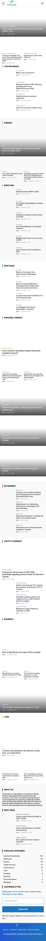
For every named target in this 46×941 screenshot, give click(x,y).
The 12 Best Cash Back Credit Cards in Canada (12, 174)
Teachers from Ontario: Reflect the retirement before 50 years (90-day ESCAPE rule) (12, 376)
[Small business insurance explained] (8, 98)
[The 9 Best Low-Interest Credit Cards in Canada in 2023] (12, 764)
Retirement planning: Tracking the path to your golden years (29, 517)
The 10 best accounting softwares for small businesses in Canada (32, 675)
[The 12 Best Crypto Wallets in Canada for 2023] (8, 205)
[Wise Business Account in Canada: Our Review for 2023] (12, 663)
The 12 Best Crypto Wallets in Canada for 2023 (29, 204)
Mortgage (19, 269)
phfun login (35, 936)
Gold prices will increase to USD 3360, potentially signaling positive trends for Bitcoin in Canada (23, 574)
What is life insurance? (25, 73)
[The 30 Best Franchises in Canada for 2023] (23, 698)
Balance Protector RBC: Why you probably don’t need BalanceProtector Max (29, 86)
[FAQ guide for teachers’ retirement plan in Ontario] (23, 461)
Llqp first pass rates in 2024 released (33, 56)
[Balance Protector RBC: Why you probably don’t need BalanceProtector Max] (8, 86)
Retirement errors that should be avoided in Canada (29, 529)
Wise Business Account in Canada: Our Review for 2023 (11, 674)
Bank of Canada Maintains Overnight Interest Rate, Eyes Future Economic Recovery (27, 286)
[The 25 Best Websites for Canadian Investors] (8, 228)
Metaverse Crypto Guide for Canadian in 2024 (27, 610)
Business (4, 649)
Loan (3, 146)
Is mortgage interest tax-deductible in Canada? (26, 308)
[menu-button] (3, 3)
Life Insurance (20, 70)
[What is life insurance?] (8, 74)
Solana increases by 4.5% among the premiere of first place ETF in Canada (29, 587)
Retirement (5, 372)
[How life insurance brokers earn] (8, 109)
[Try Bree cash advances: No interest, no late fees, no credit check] (23, 141)
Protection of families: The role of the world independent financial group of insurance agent (12, 58)
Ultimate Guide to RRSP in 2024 (27, 192)
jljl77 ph (18, 938)
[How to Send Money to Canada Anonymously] (8, 830)
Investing (18, 189)
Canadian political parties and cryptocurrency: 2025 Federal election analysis (28, 599)
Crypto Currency (7, 569)
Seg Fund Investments (9, 26)
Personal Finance (7, 348)
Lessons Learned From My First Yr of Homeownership (29, 297)
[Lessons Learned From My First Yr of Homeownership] (8, 297)
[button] (42, 3)
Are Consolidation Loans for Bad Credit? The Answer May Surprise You (33, 775)
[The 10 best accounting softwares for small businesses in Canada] (34, 663)
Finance (4, 171)
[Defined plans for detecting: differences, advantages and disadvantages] (34, 364)
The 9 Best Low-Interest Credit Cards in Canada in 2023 (10, 775)
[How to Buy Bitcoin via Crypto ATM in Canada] (23, 635)
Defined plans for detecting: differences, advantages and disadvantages (33, 375)
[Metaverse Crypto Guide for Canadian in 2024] (8, 610)
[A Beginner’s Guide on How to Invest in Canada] (8, 216)
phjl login (26, 936)
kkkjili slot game (17, 936)
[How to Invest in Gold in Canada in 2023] (8, 251)
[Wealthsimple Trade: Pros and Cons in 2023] (8, 240)
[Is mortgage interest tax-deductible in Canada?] (8, 309)
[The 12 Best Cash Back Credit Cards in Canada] (12, 163)
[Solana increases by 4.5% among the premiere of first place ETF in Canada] (8, 587)
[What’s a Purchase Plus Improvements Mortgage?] (8, 274)
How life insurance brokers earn (29, 108)
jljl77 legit (7, 936)
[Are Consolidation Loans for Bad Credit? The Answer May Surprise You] (34, 764)
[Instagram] (37, 3)
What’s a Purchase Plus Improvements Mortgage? (26, 273)
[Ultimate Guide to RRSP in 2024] (8, 193)
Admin (4, 63)
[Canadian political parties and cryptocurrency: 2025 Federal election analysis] (8, 598)
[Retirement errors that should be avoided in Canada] (23, 431)
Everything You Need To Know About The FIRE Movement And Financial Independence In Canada (34, 176)
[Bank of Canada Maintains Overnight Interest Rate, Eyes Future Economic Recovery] (8, 285)
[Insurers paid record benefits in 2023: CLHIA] (8, 818)
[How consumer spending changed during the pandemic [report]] (23, 333)
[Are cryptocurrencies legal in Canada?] (8, 841)
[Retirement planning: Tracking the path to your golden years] (23, 400)
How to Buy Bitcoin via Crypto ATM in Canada (21, 652)
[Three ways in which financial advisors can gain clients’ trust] (23, 22)
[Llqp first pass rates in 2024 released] (34, 44)
